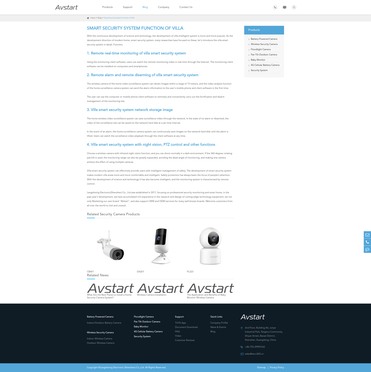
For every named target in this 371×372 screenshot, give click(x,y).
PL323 (190, 272)
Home (93, 18)
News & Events (218, 327)
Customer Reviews (185, 340)
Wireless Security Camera (264, 44)
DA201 (140, 272)
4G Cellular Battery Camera (265, 65)
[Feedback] (367, 249)
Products (107, 7)
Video (178, 336)
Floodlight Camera (261, 49)
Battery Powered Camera (264, 39)
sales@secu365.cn (254, 354)
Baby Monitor (258, 60)
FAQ (177, 332)
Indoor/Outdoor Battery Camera (104, 323)
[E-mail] (367, 234)
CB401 (90, 272)
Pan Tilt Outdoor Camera (264, 55)
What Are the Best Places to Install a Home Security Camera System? (109, 296)
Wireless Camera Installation (152, 295)
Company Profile (219, 323)
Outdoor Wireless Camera (100, 343)
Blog (145, 7)
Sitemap (261, 367)
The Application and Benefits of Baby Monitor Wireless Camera (206, 296)
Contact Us (185, 7)
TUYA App (180, 323)
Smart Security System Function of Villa (119, 18)
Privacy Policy (277, 367)
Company (163, 7)
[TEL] (367, 242)
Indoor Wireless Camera (99, 339)
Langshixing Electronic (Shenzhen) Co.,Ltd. (122, 367)
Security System (259, 70)
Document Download (186, 327)
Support (127, 7)
